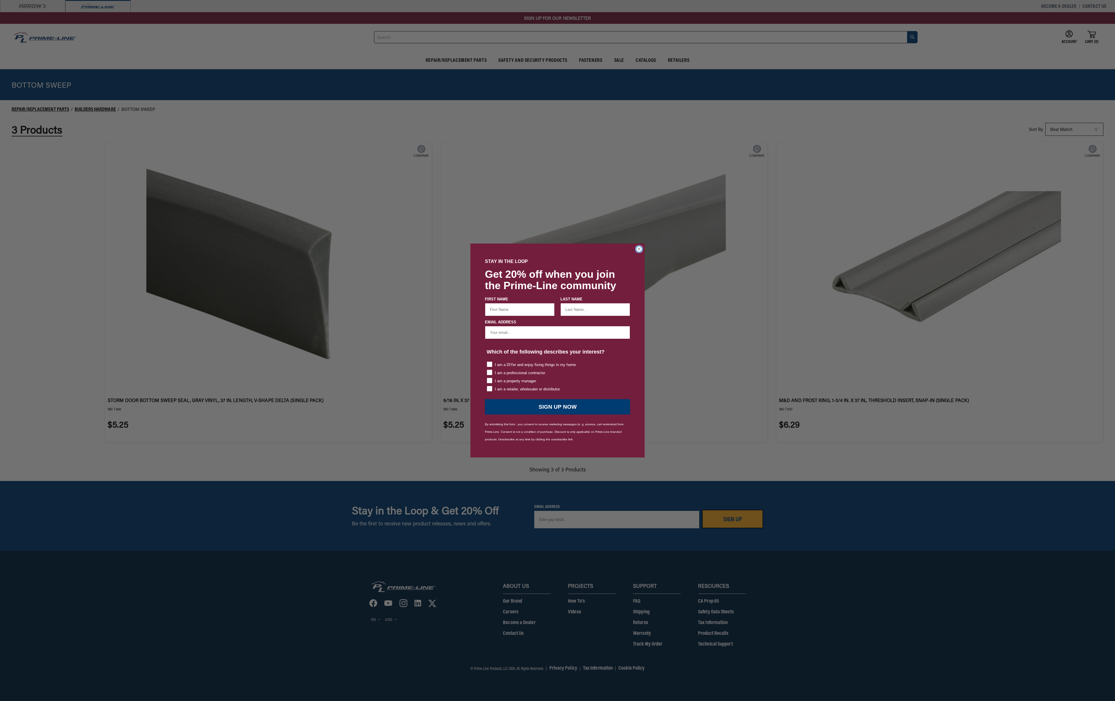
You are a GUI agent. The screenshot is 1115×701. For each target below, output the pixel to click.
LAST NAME (571, 299)
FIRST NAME (496, 299)
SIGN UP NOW (558, 407)
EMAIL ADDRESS (500, 322)
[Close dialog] (639, 249)
